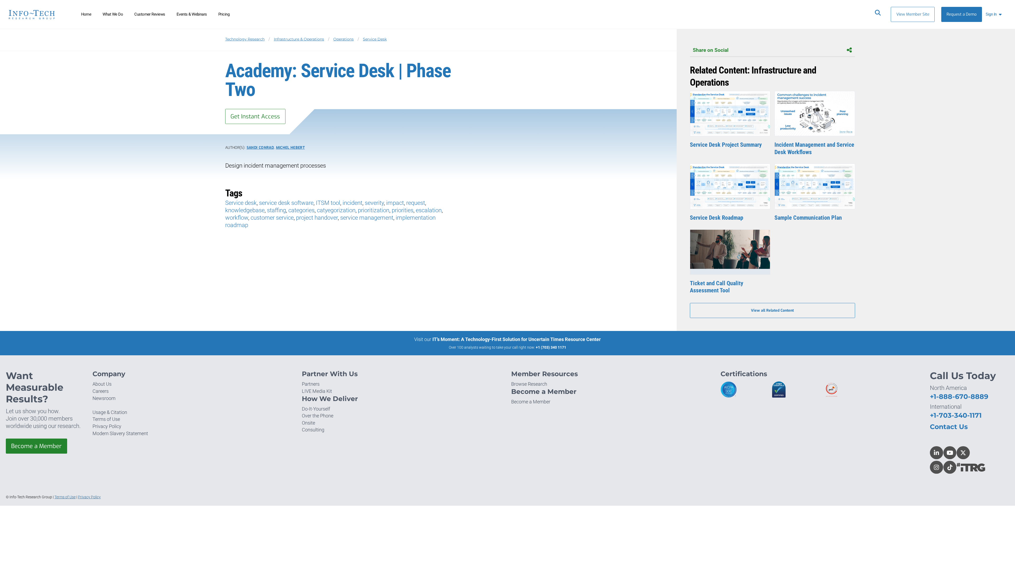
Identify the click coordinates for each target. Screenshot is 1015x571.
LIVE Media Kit (317, 391)
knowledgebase (245, 210)
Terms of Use (106, 419)
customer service (272, 217)
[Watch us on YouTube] (950, 452)
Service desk (241, 203)
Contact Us (949, 427)
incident (352, 203)
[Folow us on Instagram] (936, 467)
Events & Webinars (192, 14)
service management (366, 217)
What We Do (113, 14)
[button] (994, 14)
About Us (102, 384)
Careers (101, 391)
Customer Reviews (149, 14)
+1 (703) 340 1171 (551, 347)
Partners (311, 384)
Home (86, 14)
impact (395, 203)
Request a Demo (962, 14)
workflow (236, 217)
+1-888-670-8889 (959, 396)
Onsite (308, 423)
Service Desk (375, 39)
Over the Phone (317, 415)
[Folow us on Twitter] (963, 452)
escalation (429, 210)
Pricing (223, 14)
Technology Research (245, 39)
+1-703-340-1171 (956, 415)
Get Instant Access (255, 116)
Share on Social (710, 50)
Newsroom (104, 398)
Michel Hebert (290, 147)
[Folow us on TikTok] (950, 467)
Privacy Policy (107, 426)
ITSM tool (328, 203)
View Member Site (912, 14)
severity (374, 203)
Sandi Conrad (260, 147)
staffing (276, 210)
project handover (317, 217)
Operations (343, 39)
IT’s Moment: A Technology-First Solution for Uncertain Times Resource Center (516, 339)
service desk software (286, 203)
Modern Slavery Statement (120, 433)
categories (301, 210)
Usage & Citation (110, 412)
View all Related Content (772, 310)
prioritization (373, 210)
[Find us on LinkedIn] (936, 452)
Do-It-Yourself (316, 409)
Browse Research (529, 384)
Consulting (313, 429)
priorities (402, 210)
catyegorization (336, 210)
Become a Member (36, 446)
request (415, 203)
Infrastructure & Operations (299, 39)
